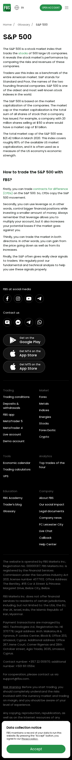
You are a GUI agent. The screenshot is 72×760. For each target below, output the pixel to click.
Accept (36, 749)
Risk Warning (12, 687)
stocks (23, 53)
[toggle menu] (66, 7)
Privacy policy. (30, 738)
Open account (51, 7)
